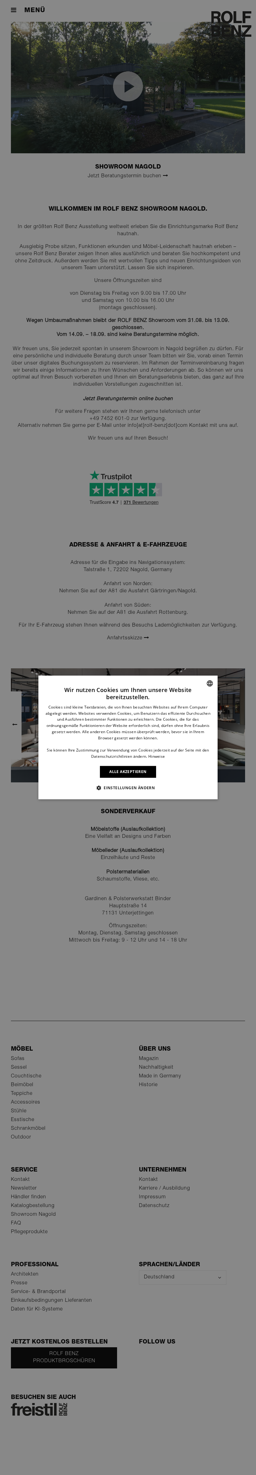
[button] (128, 788)
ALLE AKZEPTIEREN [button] (127, 771)
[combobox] (210, 683)
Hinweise (156, 756)
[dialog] (128, 737)
